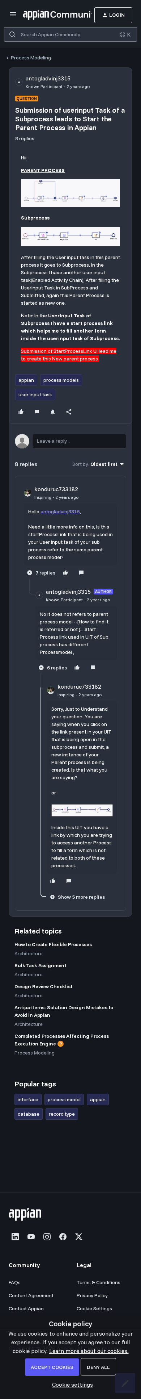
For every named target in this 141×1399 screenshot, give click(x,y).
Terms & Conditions (98, 1282)
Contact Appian (26, 1308)
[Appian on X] (78, 1236)
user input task (35, 394)
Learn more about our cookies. (89, 1350)
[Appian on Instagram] (47, 1236)
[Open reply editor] (70, 441)
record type (62, 1114)
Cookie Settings (94, 1308)
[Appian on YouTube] (31, 1236)
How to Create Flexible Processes (53, 944)
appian (26, 380)
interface (28, 1099)
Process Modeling (31, 57)
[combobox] (70, 34)
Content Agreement (31, 1295)
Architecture (28, 953)
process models (61, 380)
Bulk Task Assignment (40, 965)
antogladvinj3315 (48, 78)
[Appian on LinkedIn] (15, 1236)
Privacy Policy (92, 1295)
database (28, 1114)
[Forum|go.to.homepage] (46, 15)
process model (64, 1099)
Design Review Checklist (43, 986)
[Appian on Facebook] (62, 1236)
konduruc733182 (56, 489)
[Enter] (12, 34)
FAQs (15, 1282)
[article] (70, 532)
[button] (13, 16)
